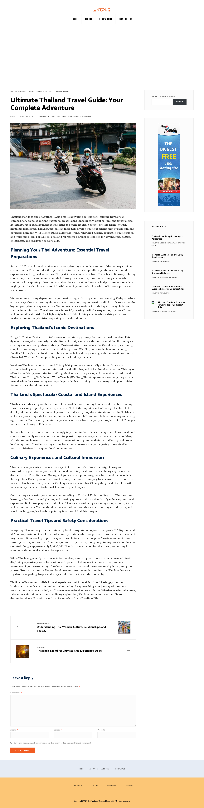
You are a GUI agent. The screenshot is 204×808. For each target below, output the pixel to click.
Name (14, 730)
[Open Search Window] (5, 19)
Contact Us (125, 19)
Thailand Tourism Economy (164, 311)
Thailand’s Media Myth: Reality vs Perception (167, 238)
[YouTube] (197, 18)
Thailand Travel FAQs (161, 293)
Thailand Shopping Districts (164, 277)
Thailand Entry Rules (161, 261)
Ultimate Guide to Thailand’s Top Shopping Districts (167, 272)
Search (180, 101)
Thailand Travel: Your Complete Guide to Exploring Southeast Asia (168, 288)
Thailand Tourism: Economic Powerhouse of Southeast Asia (171, 305)
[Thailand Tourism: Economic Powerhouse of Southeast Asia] (153, 302)
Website (101, 730)
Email (57, 730)
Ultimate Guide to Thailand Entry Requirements (167, 256)
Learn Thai (105, 19)
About (88, 19)
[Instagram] (192, 18)
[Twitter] (188, 18)
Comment (16, 693)
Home (75, 19)
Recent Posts (159, 226)
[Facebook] (184, 18)
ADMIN (23, 91)
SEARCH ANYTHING (163, 96)
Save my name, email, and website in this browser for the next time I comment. (52, 743)
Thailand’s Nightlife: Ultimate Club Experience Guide (69, 649)
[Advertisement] (102, 60)
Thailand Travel (62, 91)
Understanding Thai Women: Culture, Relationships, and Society (71, 627)
